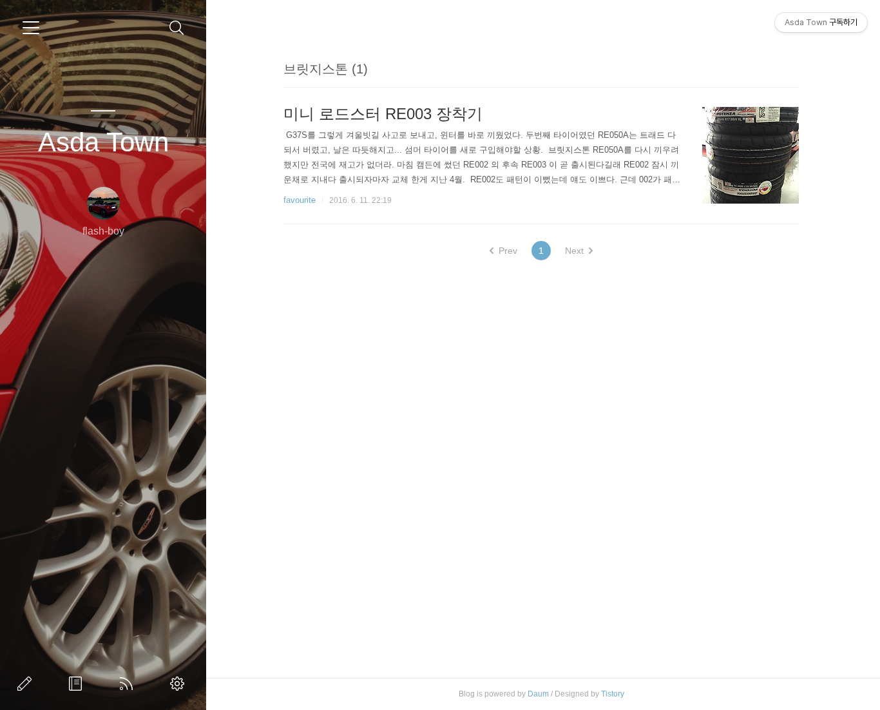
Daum (538, 693)
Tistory (612, 693)
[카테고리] (31, 27)
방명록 (77, 683)
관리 (179, 683)
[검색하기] (176, 28)
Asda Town (103, 142)
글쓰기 (27, 683)
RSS (128, 683)
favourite (299, 200)
